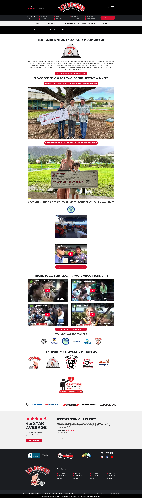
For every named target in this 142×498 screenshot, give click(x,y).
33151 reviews (40, 8)
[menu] (112, 7)
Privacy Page (96, 496)
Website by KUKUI (114, 493)
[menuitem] (37, 23)
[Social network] (102, 457)
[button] (62, 438)
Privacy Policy (101, 493)
